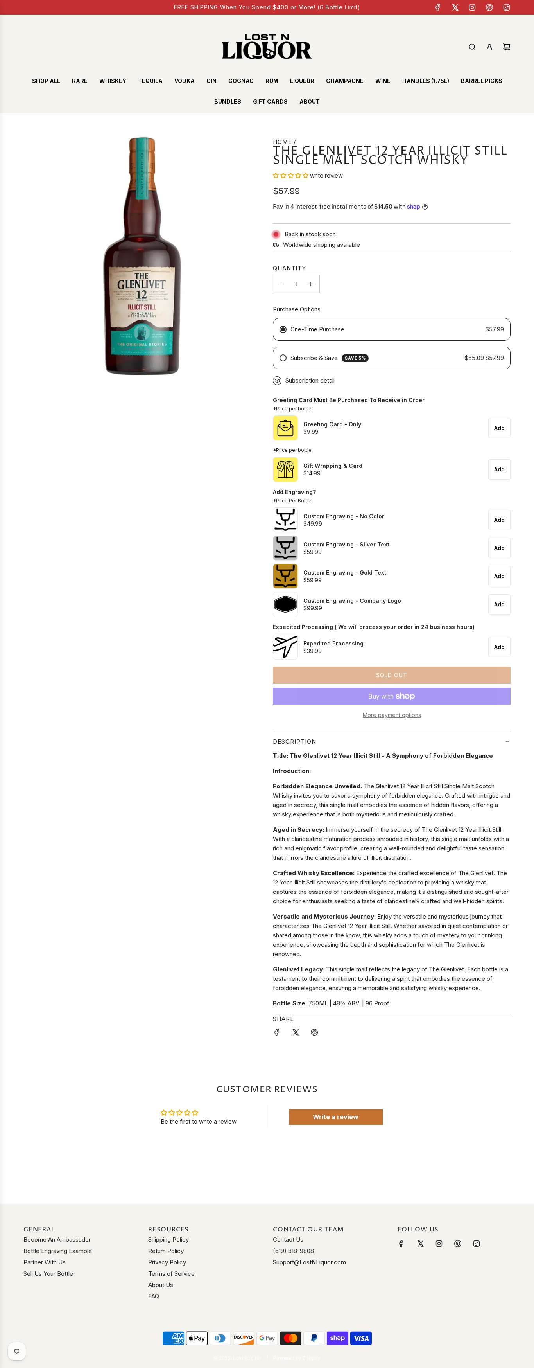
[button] (290, 175)
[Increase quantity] (310, 284)
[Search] (472, 47)
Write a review (335, 1117)
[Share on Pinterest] (314, 1034)
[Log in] (489, 47)
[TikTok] (506, 7)
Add (499, 427)
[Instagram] (472, 7)
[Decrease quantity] (281, 284)
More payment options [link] (392, 715)
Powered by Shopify (297, 1358)
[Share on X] (295, 1034)
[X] (455, 7)
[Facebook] (437, 7)
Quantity (289, 268)
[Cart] (506, 47)
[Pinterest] (489, 7)
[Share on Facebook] (276, 1034)
